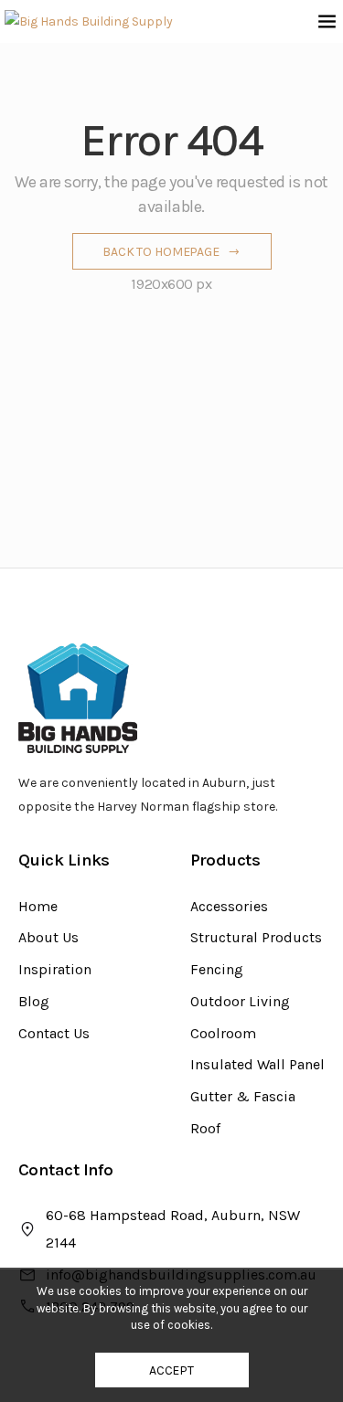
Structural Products (256, 937)
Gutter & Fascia (242, 1096)
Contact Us (54, 1033)
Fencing (216, 969)
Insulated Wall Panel (257, 1064)
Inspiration (54, 969)
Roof (205, 1128)
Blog (33, 1001)
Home (38, 906)
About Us (48, 937)
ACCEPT (171, 1370)
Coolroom (223, 1033)
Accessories (229, 906)
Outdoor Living (240, 1001)
